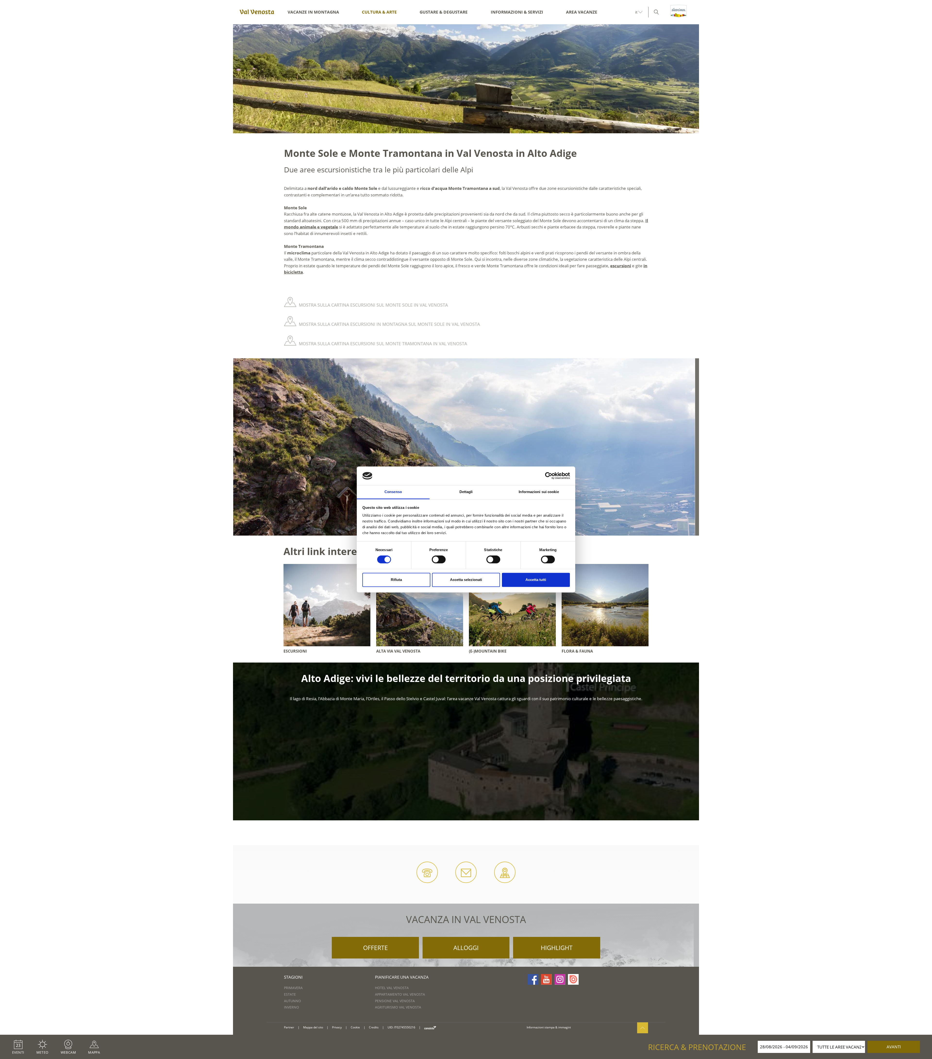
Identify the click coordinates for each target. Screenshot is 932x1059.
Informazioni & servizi (517, 12)
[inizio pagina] (642, 1027)
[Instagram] (560, 979)
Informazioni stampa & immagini (549, 1027)
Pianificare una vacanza (402, 977)
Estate (290, 994)
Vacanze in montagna (313, 12)
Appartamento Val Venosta (400, 994)
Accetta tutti (535, 580)
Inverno (291, 1007)
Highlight (557, 947)
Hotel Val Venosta (392, 987)
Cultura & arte (379, 12)
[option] (466, 78)
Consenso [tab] (393, 492)
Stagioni (293, 977)
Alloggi (466, 947)
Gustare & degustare (444, 12)
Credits (374, 1027)
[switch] (439, 559)
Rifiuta (396, 580)
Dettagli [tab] (466, 492)
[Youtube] (546, 979)
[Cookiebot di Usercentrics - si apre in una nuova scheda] (548, 475)
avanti (894, 1047)
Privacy (337, 1027)
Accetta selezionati (466, 580)
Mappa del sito (313, 1027)
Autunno (292, 1001)
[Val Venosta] (256, 12)
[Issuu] (573, 979)
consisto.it (430, 1027)
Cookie (355, 1027)
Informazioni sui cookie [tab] (539, 492)
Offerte (375, 947)
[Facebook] (533, 979)
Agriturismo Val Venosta (398, 1007)
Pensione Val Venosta (395, 1001)
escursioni (620, 266)
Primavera (293, 987)
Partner (289, 1027)
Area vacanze (581, 12)
